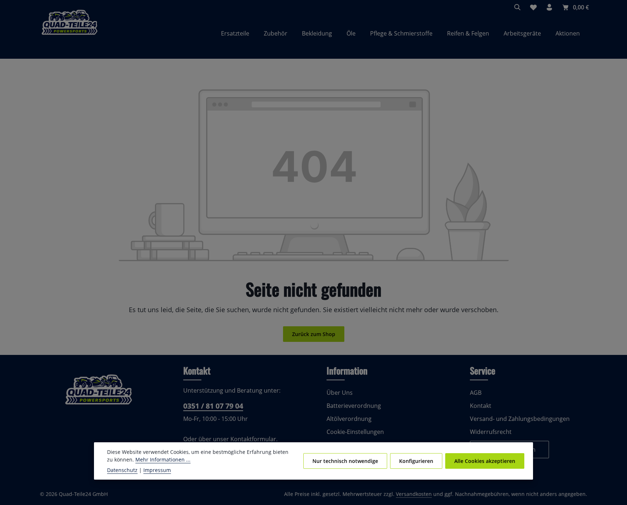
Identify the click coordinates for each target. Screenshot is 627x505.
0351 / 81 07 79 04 (213, 406)
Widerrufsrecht (491, 432)
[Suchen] (517, 7)
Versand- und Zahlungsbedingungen (520, 419)
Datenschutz (122, 470)
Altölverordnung (349, 419)
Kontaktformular (253, 439)
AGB (475, 393)
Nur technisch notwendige (345, 461)
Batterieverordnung (354, 406)
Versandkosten (414, 493)
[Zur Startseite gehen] (69, 33)
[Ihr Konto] (549, 7)
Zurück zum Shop (313, 334)
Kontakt (480, 406)
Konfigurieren (416, 461)
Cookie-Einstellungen (355, 432)
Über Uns (340, 393)
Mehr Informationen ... (162, 459)
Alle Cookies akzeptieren (484, 461)
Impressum (157, 470)
